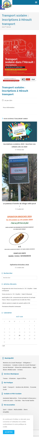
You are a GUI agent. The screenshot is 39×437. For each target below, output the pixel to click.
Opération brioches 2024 (19, 265)
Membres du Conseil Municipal (12, 363)
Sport (5, 409)
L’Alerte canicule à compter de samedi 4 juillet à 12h (16, 303)
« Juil (3, 345)
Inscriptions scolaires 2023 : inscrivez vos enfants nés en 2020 (19, 145)
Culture (10, 409)
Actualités (6, 412)
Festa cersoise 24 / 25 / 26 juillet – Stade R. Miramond (17, 294)
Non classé (9, 26)
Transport (11, 387)
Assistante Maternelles (10, 398)
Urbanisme (12, 378)
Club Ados (18, 400)
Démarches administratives (23, 367)
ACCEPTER (8, 432)
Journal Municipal (8, 367)
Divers (26, 409)
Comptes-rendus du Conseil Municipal (23, 365)
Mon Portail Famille (28, 400)
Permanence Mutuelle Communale (11, 306)
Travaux (5, 378)
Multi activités (18, 409)
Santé (4, 387)
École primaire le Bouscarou (27, 398)
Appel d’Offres (21, 378)
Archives (20, 370)
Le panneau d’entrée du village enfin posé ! (19, 205)
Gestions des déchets (22, 387)
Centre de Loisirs (8, 400)
